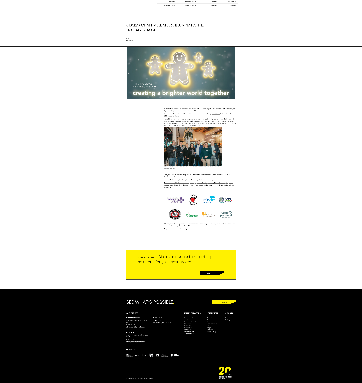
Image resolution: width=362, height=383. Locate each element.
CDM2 (134, 3)
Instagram (228, 320)
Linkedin (228, 318)
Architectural (188, 320)
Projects (209, 320)
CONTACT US (223, 302)
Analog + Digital (148, 378)
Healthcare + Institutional (192, 318)
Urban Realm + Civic (191, 322)
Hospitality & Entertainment (189, 331)
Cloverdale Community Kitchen (188, 185)
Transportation (189, 334)
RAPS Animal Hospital (221, 183)
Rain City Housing (208, 183)
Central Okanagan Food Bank (210, 185)
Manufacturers (212, 324)
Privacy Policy (211, 332)
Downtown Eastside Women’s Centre (176, 183)
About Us (210, 318)
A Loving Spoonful (195, 183)
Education (187, 324)
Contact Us (211, 273)
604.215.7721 (131, 325)
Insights (209, 328)
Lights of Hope (215, 114)
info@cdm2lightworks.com (136, 327)
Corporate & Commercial (188, 327)
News (209, 326)
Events (209, 322)
